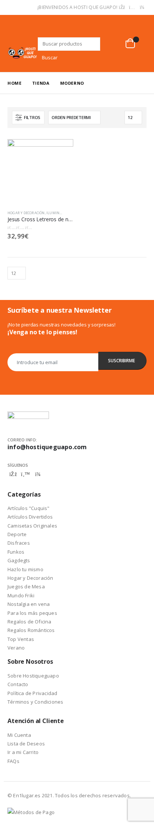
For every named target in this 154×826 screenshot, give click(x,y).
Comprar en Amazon (61, 149)
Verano (16, 647)
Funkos (15, 551)
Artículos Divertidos (30, 516)
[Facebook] (121, 7)
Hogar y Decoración (26, 212)
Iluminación (58, 212)
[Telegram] (142, 7)
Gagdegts (18, 560)
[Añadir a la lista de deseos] (70, 213)
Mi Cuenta (19, 735)
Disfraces (18, 542)
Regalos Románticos (31, 630)
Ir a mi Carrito (22, 752)
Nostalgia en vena (28, 604)
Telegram (37, 474)
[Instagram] (131, 7)
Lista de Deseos (26, 743)
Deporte (17, 534)
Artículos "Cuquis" (28, 508)
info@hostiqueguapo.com (47, 447)
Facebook (13, 474)
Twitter (25, 474)
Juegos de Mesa (26, 586)
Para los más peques (32, 613)
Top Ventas (20, 639)
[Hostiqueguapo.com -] (22, 53)
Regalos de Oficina (29, 621)
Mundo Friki (20, 595)
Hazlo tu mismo (25, 569)
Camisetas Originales (32, 525)
